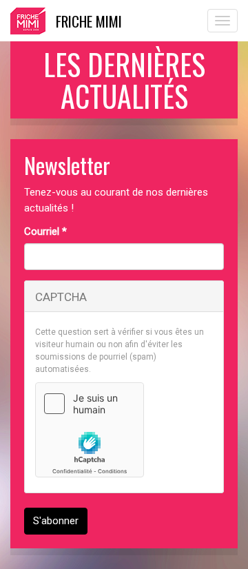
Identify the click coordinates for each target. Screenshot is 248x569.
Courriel (45, 231)
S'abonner (56, 521)
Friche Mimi (89, 21)
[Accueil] (28, 21)
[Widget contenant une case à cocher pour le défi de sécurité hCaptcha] (89, 429)
